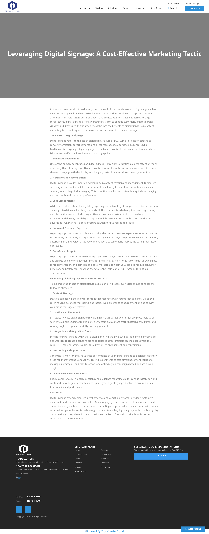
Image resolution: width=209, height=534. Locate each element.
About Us (85, 8)
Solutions (113, 8)
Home (77, 450)
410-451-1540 (33, 500)
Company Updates (82, 454)
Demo (126, 8)
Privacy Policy (80, 471)
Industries (140, 8)
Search (173, 8)
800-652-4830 (33, 496)
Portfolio (156, 8)
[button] (85, 8)
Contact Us (194, 8)
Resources (105, 463)
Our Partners (106, 454)
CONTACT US (161, 455)
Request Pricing (193, 529)
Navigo (99, 8)
